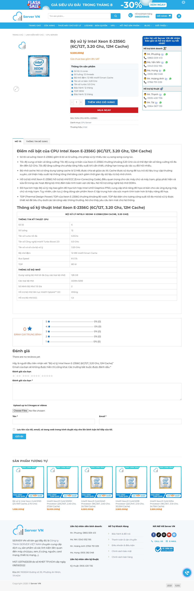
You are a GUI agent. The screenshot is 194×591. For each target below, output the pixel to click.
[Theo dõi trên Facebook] (153, 534)
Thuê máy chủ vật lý (69, 25)
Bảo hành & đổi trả (121, 534)
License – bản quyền (96, 25)
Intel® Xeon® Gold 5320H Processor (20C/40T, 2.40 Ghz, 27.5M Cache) (61, 504)
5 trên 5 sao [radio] (47, 376)
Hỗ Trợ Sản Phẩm (129, 25)
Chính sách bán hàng (122, 557)
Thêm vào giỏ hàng (101, 102)
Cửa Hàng (49, 25)
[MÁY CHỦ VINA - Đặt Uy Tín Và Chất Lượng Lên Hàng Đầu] (26, 16)
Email (102, 416)
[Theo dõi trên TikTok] (158, 534)
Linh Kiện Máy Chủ (35, 35)
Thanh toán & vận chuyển (124, 539)
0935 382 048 (155, 74)
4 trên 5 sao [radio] (35, 376)
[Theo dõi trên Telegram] (174, 534)
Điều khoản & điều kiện (123, 545)
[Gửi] (115, 16)
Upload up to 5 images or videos (30, 405)
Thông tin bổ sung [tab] (37, 141)
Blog (147, 25)
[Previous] (13, 491)
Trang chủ (35, 25)
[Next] (181, 491)
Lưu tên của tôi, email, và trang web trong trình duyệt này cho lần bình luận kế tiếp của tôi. (65, 429)
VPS (113, 25)
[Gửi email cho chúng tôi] (164, 534)
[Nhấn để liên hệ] (187, 573)
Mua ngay (104, 110)
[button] (164, 16)
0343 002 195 (154, 66)
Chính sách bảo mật (122, 551)
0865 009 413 (154, 57)
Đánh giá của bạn (21, 371)
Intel (85, 127)
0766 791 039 (154, 82)
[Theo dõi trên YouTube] (169, 534)
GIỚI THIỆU (160, 25)
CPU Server (52, 35)
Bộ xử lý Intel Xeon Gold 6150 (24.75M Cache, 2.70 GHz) (26, 502)
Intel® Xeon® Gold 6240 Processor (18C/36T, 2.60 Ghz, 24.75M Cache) (95, 504)
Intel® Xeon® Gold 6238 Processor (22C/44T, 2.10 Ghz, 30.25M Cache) (130, 504)
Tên (15, 416)
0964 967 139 (154, 106)
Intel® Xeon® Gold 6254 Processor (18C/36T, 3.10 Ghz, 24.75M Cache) (164, 504)
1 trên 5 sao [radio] (13, 376)
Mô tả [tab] (18, 141)
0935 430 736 (154, 98)
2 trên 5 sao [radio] (18, 376)
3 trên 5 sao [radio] (25, 376)
